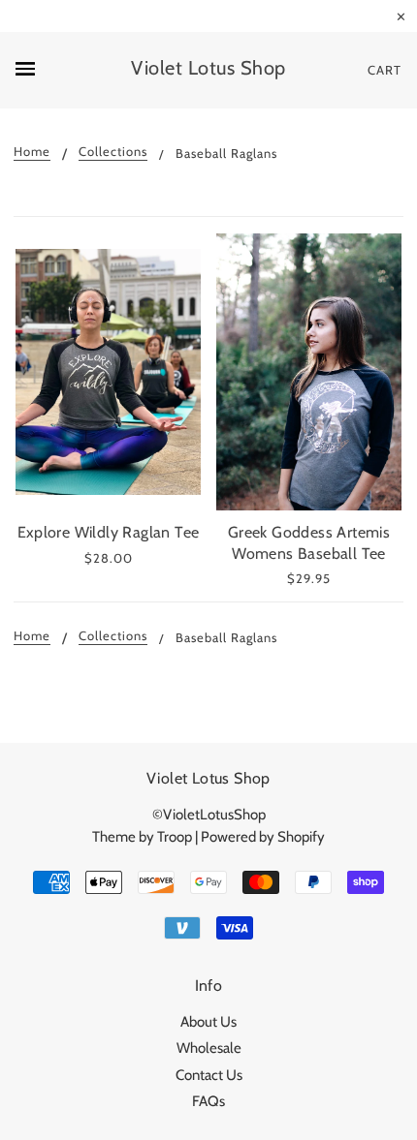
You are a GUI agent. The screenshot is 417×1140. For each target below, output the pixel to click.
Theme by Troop (142, 837)
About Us (208, 1022)
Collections (113, 152)
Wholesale (208, 1048)
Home (32, 152)
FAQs (208, 1101)
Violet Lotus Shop (208, 67)
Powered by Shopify (263, 837)
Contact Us (209, 1075)
